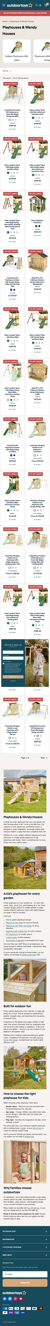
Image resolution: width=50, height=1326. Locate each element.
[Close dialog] (47, 641)
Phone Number (6, 655)
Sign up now (13, 676)
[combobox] (5, 658)
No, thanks (13, 680)
